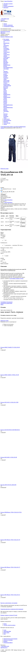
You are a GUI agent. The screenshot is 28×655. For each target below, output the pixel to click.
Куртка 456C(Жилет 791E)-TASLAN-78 (10, 539)
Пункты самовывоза (8, 6)
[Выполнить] (25, 30)
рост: (2, 190)
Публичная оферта (8, 642)
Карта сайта (6, 632)
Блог (4, 633)
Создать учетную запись (9, 625)
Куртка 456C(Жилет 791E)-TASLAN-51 (10, 594)
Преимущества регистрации (10, 638)
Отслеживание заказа (6, 30)
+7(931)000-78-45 (5, 646)
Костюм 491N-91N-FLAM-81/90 (8, 484)
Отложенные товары (8, 26)
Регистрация (7, 31)
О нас (4, 630)
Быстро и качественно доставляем (9, 603)
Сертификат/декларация (6, 303)
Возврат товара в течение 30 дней (9, 615)
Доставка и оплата (7, 3)
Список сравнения (8, 25)
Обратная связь (7, 631)
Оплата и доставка (8, 640)
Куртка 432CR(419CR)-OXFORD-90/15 (10, 429)
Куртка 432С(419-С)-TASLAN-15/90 (9, 402)
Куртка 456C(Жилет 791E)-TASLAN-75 (10, 567)
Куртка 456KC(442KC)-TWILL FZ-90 (10, 374)
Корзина (3, 36)
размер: (2, 187)
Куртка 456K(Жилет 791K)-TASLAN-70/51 (11, 512)
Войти (2, 31)
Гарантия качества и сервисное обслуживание (12, 609)
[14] (2, 186)
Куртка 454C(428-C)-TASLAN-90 (9, 457)
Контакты (5, 7)
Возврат (5, 5)
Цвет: (2, 181)
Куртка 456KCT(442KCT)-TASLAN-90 (10, 347)
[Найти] (14, 16)
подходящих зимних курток (16, 278)
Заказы (5, 23)
